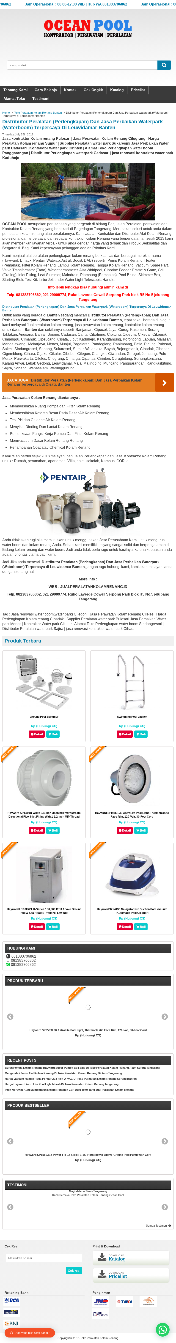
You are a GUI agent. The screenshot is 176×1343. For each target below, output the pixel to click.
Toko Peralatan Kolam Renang (99, 1338)
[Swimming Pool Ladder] (132, 709)
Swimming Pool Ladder (132, 716)
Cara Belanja (46, 90)
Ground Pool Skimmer (44, 716)
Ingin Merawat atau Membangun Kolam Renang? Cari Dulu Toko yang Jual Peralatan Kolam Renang (69, 1089)
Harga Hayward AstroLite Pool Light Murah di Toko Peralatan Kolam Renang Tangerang (61, 1084)
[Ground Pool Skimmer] (44, 709)
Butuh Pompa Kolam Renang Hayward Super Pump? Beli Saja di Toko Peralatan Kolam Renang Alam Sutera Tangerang (82, 1067)
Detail (38, 734)
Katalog (117, 90)
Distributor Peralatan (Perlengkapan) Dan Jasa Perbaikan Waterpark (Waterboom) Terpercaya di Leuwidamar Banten (82, 124)
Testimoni (40, 99)
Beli (55, 734)
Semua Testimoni (157, 1225)
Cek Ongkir (93, 90)
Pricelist (138, 90)
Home (6, 112)
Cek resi (74, 1270)
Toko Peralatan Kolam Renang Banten (38, 112)
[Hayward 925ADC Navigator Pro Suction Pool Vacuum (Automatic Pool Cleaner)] (132, 901)
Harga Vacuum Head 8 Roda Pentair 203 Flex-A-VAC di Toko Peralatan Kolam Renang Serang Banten (71, 1078)
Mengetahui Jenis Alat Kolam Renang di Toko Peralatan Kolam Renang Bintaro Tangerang (63, 1073)
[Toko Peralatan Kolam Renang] (88, 45)
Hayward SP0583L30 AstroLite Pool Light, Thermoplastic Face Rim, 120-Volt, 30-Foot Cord (88, 1030)
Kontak (70, 90)
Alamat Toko (14, 99)
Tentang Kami (15, 90)
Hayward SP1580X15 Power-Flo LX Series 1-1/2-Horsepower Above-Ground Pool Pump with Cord (88, 1154)
